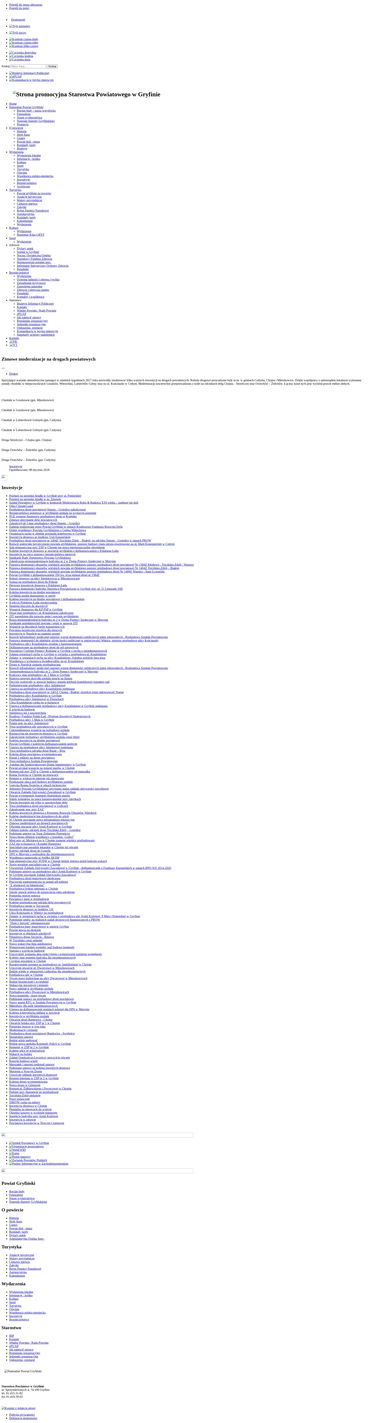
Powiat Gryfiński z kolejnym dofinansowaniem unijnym (43, 743)
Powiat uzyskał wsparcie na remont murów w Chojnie (42, 768)
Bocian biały (17, 1191)
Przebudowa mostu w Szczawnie (29, 905)
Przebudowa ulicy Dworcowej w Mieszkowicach (39, 992)
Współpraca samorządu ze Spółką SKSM (34, 857)
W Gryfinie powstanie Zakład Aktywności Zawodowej (42, 874)
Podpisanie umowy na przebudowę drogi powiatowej (41, 999)
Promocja (22, 124)
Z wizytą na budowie (22, 709)
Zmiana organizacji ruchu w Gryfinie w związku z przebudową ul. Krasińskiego (57, 654)
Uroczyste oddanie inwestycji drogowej (33, 1074)
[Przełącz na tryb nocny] (17, 32)
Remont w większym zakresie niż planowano (36, 778)
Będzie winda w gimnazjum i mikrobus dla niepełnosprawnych (47, 971)
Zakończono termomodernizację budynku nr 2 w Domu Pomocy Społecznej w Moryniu (62, 561)
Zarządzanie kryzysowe (31, 283)
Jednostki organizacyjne (31, 324)
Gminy (21, 138)
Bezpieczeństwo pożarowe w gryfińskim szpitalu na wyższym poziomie (52, 513)
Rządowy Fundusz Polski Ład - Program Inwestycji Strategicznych (49, 716)
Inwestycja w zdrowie (22, 1119)
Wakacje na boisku (20, 1054)
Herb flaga (23, 134)
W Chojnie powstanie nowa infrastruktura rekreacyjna (42, 819)
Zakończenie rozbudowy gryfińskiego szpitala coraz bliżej (44, 737)
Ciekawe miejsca (27, 203)
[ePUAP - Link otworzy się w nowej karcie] (15, 76)
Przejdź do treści (19, 8)
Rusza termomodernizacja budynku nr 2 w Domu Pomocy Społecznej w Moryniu (58, 619)
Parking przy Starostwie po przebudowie (33, 1092)
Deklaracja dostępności (23, 1418)
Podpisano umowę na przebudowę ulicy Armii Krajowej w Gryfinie (50, 871)
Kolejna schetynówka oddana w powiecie (34, 1012)
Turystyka (23, 169)
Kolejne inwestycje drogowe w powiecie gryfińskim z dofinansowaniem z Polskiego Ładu (64, 550)
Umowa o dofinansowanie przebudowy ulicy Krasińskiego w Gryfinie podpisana (58, 706)
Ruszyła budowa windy (23, 1061)
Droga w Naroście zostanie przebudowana (35, 664)
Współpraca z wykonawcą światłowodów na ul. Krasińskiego (46, 661)
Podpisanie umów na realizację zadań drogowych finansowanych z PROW (54, 919)
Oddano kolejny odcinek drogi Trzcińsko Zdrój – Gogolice (44, 830)
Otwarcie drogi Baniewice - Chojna (30, 1019)
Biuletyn (22, 148)
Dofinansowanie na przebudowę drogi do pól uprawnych (43, 647)
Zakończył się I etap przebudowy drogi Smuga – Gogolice (44, 523)
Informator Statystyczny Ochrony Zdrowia (42, 265)
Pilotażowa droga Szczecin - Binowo (31, 937)
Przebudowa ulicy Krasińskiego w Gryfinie (35, 695)
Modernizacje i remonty (23, 1030)
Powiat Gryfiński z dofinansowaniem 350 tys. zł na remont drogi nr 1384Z (54, 575)
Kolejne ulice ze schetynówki (27, 1050)
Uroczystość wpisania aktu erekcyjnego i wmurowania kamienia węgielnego (55, 954)
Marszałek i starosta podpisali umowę (31, 1064)
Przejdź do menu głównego (25, 4)
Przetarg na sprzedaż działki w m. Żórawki (35, 499)
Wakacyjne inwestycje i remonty (28, 985)
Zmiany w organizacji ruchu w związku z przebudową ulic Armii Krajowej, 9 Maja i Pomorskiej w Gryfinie (74, 916)
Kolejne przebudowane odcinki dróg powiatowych (40, 902)
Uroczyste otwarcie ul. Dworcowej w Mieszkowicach (41, 968)
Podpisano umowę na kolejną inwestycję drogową (39, 1068)
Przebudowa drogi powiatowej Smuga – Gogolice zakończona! (47, 509)
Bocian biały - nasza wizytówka (36, 110)
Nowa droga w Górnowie (24, 1085)
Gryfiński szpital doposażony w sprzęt (32, 595)
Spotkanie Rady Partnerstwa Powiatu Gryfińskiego (40, 557)
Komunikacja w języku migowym (37, 331)
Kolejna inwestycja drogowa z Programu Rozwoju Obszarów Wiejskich (52, 812)
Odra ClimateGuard (21, 506)
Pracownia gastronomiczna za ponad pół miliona (38, 881)
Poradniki (23, 269)
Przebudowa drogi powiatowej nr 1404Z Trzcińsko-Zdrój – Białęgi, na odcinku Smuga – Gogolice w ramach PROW (80, 540)
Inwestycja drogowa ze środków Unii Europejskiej (40, 537)
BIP (11, 1335)
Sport (20, 165)
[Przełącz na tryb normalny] (19, 26)
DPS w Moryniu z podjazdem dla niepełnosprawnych (41, 854)
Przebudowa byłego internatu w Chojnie (33, 888)
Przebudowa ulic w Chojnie (26, 974)
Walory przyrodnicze (29, 200)
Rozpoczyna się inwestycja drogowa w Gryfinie (38, 733)
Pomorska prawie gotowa (24, 895)
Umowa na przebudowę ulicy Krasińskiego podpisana (42, 688)
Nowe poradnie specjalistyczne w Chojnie (34, 864)
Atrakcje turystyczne (29, 196)
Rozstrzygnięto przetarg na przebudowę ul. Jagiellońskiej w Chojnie (50, 964)
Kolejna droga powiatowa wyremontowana (35, 754)
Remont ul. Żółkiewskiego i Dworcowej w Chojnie (40, 1088)
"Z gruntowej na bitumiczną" (26, 885)
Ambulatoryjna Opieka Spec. (26, 1238)
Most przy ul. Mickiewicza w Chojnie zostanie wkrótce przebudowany (52, 840)
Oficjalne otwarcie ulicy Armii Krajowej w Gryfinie (40, 826)
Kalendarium (25, 221)
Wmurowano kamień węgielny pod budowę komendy (42, 947)
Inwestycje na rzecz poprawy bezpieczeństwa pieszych (42, 554)
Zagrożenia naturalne (29, 286)
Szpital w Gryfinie (28, 252)
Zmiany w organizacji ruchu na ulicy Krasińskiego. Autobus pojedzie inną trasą (57, 657)
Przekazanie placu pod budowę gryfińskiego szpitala (41, 781)
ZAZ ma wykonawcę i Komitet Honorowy (35, 843)
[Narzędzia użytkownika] (3, 368)
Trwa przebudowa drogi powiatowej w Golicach (38, 806)
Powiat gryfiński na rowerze (34, 193)
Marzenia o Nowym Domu (25, 1071)
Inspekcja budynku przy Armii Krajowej (33, 1116)
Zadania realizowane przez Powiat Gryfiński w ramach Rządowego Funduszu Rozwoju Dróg (66, 526)
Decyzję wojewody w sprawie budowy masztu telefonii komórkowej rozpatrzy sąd (59, 681)
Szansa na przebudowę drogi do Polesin (33, 581)
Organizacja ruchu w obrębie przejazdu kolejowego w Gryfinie (47, 533)
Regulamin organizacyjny (32, 320)
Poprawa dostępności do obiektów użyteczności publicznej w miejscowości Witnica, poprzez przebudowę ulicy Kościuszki (83, 640)
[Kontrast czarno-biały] (23, 39)
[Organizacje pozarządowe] (26, 1146)
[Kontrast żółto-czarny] (23, 46)
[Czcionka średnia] (21, 56)
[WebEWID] (17, 1149)
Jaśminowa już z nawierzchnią (27, 712)
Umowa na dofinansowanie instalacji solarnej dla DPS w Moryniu (49, 1009)
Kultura (21, 162)
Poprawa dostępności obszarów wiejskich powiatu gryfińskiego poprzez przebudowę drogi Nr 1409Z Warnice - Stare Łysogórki (87, 571)
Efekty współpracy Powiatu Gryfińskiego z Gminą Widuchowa (47, 530)
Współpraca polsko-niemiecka (35, 176)
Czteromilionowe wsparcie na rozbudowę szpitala (39, 730)
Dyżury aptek (25, 248)
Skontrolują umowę (21, 1036)
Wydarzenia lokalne (29, 155)
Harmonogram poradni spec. (34, 262)
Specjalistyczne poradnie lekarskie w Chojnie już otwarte (43, 847)
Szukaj (6, 66)
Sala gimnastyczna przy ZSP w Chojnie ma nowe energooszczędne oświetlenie (57, 547)
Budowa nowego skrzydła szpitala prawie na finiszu (40, 678)
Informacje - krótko (28, 158)
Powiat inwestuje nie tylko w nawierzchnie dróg (38, 802)
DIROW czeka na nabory (24, 1102)
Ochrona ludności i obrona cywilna (38, 279)
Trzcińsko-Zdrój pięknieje (24, 1095)
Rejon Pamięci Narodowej (33, 210)
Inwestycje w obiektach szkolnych (30, 933)
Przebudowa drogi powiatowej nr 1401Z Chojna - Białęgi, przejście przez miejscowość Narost (66, 692)
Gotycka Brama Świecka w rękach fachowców (37, 785)
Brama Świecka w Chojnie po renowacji (33, 775)
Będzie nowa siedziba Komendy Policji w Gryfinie (40, 1043)
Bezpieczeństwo (27, 183)
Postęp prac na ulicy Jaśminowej (28, 723)
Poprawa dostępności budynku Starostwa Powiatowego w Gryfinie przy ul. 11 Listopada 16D (66, 588)
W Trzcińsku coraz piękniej (25, 940)
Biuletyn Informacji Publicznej (35, 303)
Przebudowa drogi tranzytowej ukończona (34, 878)
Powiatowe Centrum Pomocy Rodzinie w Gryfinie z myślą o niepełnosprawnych (58, 650)
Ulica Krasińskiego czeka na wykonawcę (34, 702)
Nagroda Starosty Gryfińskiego (36, 121)
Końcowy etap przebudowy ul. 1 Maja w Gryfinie (39, 675)
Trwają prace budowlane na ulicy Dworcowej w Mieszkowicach (48, 978)
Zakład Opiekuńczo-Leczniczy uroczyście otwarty (39, 1057)
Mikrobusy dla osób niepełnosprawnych (33, 1005)
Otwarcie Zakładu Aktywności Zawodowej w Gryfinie (42, 792)
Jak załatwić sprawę (29, 317)
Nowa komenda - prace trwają (27, 995)
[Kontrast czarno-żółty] (23, 42)
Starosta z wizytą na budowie (27, 950)
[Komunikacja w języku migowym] (31, 80)
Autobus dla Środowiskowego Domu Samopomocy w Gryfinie (47, 764)
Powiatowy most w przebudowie (29, 899)
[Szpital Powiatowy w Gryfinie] (29, 1143)
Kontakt (22, 307)
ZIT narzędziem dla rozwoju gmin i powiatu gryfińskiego (44, 616)
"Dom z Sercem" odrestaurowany (29, 923)
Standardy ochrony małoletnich (36, 334)
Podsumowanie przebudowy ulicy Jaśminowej (37, 685)
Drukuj (13, 373)
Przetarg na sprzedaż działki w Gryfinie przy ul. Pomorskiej (45, 495)
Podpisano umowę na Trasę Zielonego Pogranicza (39, 833)
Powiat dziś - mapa (28, 141)
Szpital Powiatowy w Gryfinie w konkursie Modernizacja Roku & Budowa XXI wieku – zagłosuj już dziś (73, 502)
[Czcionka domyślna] (22, 52)
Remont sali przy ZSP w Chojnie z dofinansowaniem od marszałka (49, 771)
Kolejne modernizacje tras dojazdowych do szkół (39, 816)
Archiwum (23, 186)
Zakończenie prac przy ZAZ (26, 809)
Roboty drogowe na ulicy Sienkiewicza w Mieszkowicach (44, 578)
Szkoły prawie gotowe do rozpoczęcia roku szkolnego (42, 892)
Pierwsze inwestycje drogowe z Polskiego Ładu (38, 585)
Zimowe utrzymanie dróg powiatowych (33, 519)
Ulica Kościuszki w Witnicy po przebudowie (36, 912)
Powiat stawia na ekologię (25, 930)
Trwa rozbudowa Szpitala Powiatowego (33, 761)
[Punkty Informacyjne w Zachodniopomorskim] (38, 1163)
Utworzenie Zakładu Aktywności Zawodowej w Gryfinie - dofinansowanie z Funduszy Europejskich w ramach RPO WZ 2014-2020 (90, 868)
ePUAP (21, 314)
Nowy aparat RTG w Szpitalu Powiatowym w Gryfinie (42, 1002)
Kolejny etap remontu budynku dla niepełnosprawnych (42, 957)
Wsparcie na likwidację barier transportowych (37, 626)
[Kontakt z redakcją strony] (19, 1408)
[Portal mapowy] (20, 1156)
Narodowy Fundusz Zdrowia (34, 258)
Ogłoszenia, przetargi (30, 327)
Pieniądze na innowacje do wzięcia (30, 1109)
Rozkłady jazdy (26, 145)
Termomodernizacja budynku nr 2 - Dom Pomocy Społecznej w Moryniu (53, 671)
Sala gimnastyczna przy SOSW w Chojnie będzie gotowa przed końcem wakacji (58, 861)
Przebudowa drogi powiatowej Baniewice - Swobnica (42, 1033)
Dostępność (18, 19)
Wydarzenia (24, 224)
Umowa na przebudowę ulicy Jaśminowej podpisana (41, 747)
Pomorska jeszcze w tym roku (27, 1026)
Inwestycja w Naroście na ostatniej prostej (34, 633)
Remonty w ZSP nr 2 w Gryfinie (29, 1047)
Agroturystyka (25, 214)
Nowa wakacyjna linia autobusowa (30, 943)
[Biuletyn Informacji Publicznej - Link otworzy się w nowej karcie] (29, 73)
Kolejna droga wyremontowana (28, 1081)
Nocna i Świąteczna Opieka (34, 255)
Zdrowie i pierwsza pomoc (33, 289)
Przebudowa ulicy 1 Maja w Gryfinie (31, 719)
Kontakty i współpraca (30, 296)
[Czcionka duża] (19, 59)
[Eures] (14, 1153)
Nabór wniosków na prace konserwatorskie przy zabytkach (45, 799)
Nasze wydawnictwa (29, 117)
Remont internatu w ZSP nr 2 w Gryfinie (34, 1078)
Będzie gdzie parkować (23, 1040)
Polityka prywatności (22, 1414)
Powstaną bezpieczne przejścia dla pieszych (35, 630)
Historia (21, 131)
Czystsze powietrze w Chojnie (27, 961)
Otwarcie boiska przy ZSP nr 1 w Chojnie (34, 1023)
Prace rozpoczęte (19, 1099)
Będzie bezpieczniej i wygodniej (28, 981)
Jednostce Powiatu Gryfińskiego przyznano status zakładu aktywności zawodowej (59, 788)
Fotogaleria (23, 114)
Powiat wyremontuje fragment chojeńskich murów (39, 795)
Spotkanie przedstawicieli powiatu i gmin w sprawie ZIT (43, 623)
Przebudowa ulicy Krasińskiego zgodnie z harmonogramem (45, 644)
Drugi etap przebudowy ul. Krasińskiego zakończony (41, 613)
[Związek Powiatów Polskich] (28, 1160)
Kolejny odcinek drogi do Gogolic (30, 850)
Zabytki (21, 207)
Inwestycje (23, 179)
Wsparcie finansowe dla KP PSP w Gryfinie (35, 609)
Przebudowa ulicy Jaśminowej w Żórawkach (36, 699)
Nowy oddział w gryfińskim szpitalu (31, 988)
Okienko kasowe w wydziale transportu (33, 1112)
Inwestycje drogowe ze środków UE (31, 909)
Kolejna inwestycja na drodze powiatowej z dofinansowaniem (46, 599)
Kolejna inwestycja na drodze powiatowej (34, 592)
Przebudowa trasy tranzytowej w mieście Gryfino (39, 926)
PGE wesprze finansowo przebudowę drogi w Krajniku (43, 516)
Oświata (22, 172)
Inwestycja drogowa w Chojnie (28, 1105)
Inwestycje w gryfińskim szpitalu (29, 1016)
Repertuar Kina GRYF (30, 234)
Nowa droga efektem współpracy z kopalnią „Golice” (41, 837)
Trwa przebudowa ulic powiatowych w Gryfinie (38, 726)
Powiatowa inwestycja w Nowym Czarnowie (36, 1123)
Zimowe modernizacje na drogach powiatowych (38, 823)
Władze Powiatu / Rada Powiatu (36, 310)
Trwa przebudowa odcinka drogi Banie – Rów (37, 750)
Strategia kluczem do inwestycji (28, 606)
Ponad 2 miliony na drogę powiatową (32, 757)
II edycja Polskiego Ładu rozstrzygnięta (33, 602)
